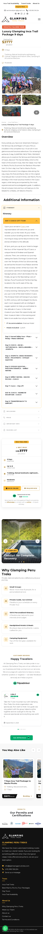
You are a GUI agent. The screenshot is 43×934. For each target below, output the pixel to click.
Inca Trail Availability (11, 3)
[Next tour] (39, 750)
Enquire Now (32, 488)
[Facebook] (15, 14)
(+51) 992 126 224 (33, 10)
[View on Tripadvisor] (21, 683)
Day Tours (6, 891)
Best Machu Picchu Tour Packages (16, 888)
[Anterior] (5, 541)
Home (4, 122)
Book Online (13, 488)
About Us (36, 3)
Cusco (23, 227)
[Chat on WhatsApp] (5, 928)
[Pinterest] (27, 14)
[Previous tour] (33, 750)
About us (5, 913)
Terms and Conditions (10, 920)
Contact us (6, 916)
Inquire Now (20, 7)
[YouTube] (18, 14)
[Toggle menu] (39, 19)
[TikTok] (24, 14)
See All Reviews (19, 738)
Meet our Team (8, 910)
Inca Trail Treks (8, 885)
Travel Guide (26, 3)
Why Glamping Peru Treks (12, 906)
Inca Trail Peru (13, 122)
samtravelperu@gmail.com (15, 10)
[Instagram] (21, 14)
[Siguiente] (37, 541)
